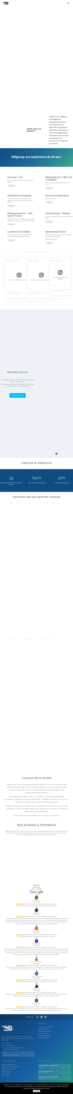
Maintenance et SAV (43, 1029)
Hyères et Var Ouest (7, 1071)
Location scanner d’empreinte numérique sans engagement (28, 863)
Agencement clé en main (44, 1031)
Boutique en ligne (6, 1073)
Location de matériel (47, 860)
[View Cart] (64, 3)
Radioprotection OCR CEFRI (45, 1027)
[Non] (71, 1088)
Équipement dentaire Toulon (9, 1064)
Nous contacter (6, 1075)
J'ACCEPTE (36, 1091)
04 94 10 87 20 (8, 1043)
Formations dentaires (43, 1037)
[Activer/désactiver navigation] (68, 2)
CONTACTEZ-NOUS (17, 395)
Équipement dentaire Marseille (9, 1066)
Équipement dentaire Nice (8, 1069)
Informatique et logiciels (44, 1035)
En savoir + (11, 185)
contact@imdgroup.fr (9, 1045)
